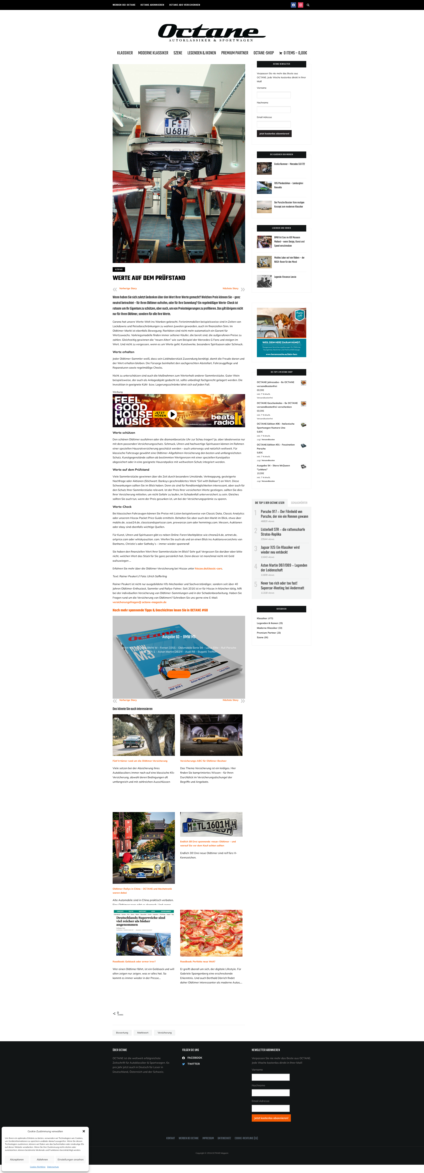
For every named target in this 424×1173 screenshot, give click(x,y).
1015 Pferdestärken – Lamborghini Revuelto (288, 185)
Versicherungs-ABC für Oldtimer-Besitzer (203, 760)
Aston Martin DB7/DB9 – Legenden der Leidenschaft (284, 567)
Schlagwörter (299, 503)
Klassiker (125, 53)
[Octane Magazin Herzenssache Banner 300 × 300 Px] (281, 309)
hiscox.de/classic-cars (208, 568)
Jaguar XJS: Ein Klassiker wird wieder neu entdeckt (280, 549)
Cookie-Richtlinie (38, 1167)
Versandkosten (181, 668)
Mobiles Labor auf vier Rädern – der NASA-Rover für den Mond (289, 260)
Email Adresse (264, 117)
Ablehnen (42, 1159)
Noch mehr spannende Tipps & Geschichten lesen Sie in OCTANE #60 (160, 610)
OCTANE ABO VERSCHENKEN (184, 4)
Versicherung (165, 1032)
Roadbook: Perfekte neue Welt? (197, 961)
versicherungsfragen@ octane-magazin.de (139, 602)
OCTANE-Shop (264, 53)
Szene (178, 53)
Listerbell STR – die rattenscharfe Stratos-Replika (283, 532)
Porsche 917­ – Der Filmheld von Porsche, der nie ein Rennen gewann (284, 514)
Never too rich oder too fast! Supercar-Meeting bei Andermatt (282, 585)
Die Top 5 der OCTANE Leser (269, 503)
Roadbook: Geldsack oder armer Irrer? (134, 961)
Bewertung (122, 1032)
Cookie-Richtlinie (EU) (246, 1138)
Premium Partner (234, 53)
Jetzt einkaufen (179, 674)
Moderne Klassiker (153, 53)
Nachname (262, 102)
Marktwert (142, 1032)
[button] (83, 1131)
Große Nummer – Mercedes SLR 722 (289, 164)
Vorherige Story (128, 288)
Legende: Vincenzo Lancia (285, 277)
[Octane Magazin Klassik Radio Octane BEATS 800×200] (179, 395)
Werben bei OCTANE (124, 4)
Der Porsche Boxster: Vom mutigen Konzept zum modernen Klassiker (289, 205)
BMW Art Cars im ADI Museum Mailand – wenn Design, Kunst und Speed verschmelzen (289, 241)
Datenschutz (53, 1167)
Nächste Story (230, 288)
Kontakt (170, 1138)
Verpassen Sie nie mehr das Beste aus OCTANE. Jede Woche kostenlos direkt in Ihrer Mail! (281, 77)
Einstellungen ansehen (71, 1159)
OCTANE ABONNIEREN (152, 4)
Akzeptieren (17, 1159)
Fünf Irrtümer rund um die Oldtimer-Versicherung (140, 760)
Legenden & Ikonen (201, 53)
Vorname (261, 87)
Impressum (208, 1138)
